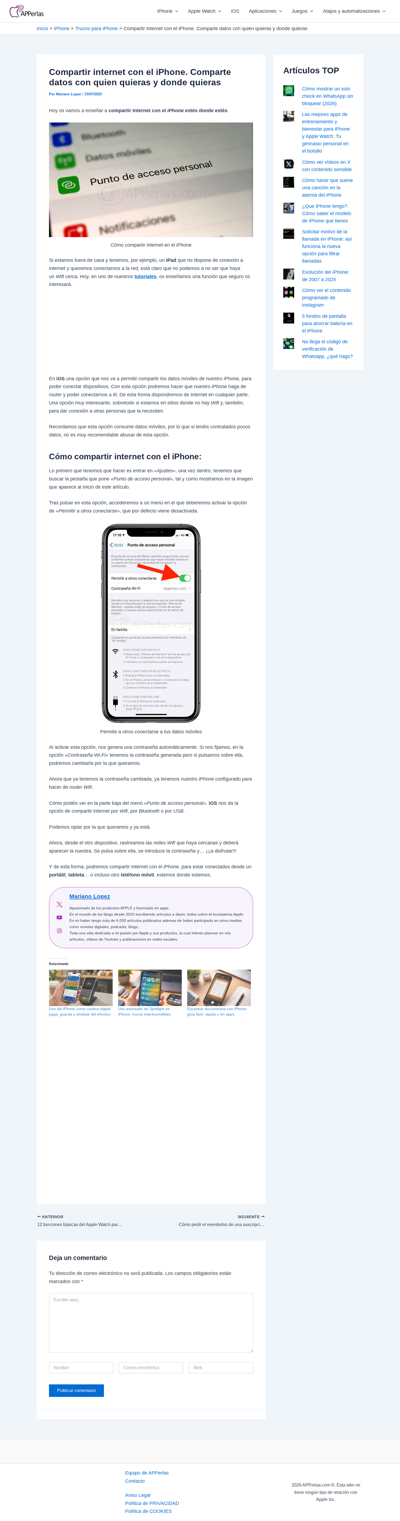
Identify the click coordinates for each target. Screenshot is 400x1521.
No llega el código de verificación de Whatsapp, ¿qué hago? (327, 349)
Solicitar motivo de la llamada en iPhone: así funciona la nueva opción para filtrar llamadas (327, 246)
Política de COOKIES (148, 1511)
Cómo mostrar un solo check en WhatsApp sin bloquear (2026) (327, 96)
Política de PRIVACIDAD (152, 1503)
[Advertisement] (151, 335)
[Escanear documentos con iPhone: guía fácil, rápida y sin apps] (219, 988)
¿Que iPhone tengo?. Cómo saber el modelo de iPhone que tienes (326, 213)
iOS (235, 11)
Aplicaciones (262, 11)
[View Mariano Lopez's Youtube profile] (59, 917)
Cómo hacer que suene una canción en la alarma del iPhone (327, 188)
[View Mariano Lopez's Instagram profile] (59, 930)
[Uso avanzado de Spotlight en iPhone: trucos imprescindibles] (150, 988)
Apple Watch (202, 11)
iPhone (165, 11)
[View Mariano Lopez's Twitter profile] (59, 904)
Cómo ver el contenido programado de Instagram (326, 298)
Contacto (135, 1481)
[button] (175, 11)
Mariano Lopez (89, 896)
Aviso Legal (137, 1495)
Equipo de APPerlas (147, 1473)
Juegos (299, 11)
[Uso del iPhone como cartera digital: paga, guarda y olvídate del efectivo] (81, 988)
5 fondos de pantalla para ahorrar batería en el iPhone (327, 323)
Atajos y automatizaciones (351, 11)
